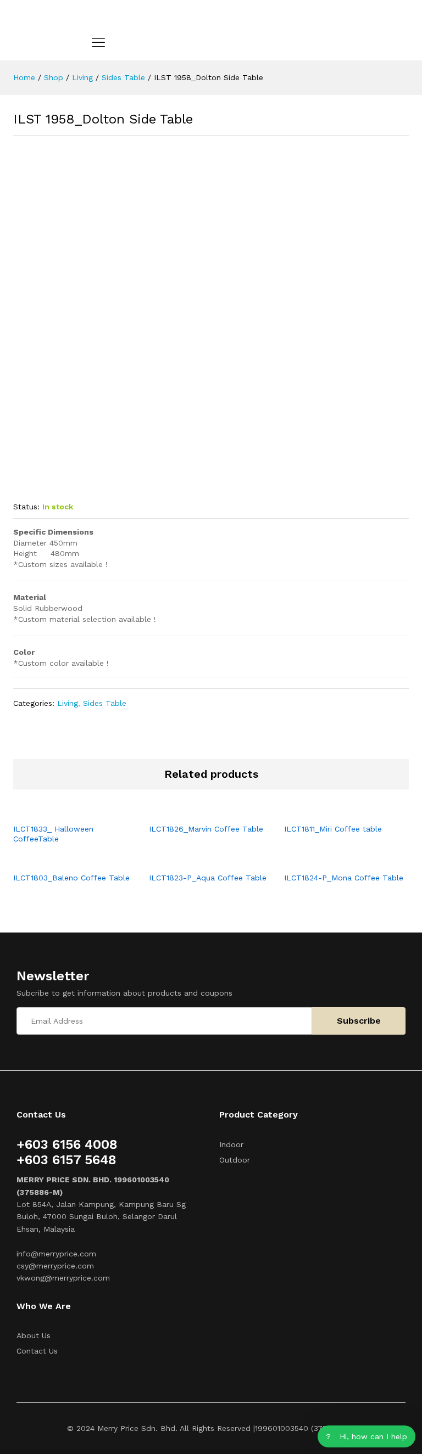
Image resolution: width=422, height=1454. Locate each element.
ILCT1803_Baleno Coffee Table (71, 877)
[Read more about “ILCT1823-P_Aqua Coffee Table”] (198, 859)
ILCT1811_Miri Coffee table (333, 828)
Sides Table (104, 703)
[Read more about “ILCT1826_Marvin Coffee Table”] (198, 810)
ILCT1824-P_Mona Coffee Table (343, 877)
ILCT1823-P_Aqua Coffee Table (207, 877)
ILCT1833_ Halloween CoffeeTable (53, 833)
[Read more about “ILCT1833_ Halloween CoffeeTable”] (62, 810)
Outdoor (234, 1159)
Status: (26, 506)
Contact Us (37, 1350)
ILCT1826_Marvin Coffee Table (206, 828)
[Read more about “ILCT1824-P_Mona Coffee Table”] (334, 859)
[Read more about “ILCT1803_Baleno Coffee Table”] (62, 859)
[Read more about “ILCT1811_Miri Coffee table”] (334, 810)
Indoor (231, 1144)
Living (67, 703)
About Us (33, 1335)
